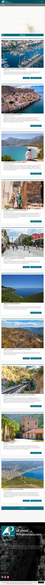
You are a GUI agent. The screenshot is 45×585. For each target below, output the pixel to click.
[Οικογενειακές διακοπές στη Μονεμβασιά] (22, 195)
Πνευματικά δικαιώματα (5, 557)
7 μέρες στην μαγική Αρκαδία (11, 303)
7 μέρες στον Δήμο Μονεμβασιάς (12, 114)
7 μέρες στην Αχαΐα (9, 442)
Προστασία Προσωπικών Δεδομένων (8, 558)
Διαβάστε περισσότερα (35, 78)
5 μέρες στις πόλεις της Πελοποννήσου (14, 69)
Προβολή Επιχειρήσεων (5, 564)
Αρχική (2, 5)
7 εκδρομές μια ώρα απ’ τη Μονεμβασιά (14, 162)
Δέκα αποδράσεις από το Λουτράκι (13, 489)
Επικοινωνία (3, 568)
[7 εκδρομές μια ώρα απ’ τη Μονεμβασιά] (22, 147)
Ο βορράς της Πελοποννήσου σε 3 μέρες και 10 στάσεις (19, 395)
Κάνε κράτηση (26, 78)
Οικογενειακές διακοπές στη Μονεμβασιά (15, 210)
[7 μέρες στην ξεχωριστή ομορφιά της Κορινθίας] (22, 334)
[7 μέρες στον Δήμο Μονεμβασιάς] (22, 99)
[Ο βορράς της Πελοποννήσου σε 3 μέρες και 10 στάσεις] (22, 380)
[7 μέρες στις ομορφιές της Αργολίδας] (22, 243)
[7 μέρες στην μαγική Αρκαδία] (22, 288)
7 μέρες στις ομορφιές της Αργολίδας (14, 258)
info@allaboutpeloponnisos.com (7, 539)
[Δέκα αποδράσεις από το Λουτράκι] (22, 474)
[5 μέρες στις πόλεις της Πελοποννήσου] (22, 54)
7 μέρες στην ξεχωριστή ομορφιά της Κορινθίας (17, 349)
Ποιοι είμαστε (3, 566)
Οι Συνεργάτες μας (4, 567)
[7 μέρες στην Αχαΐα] (22, 428)
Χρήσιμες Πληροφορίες (5, 555)
